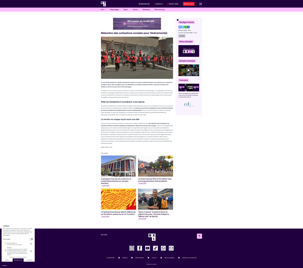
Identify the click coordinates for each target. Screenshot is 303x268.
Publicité (124, 258)
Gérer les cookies (152, 264)
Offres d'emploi (139, 258)
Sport (126, 9)
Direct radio (173, 4)
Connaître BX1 (110, 258)
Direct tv (159, 4)
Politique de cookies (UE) (189, 258)
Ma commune (160, 9)
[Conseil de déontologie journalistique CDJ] (189, 104)
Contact (154, 258)
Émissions (146, 9)
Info (102, 9)
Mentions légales (169, 258)
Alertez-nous (189, 4)
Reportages (114, 9)
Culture (135, 9)
